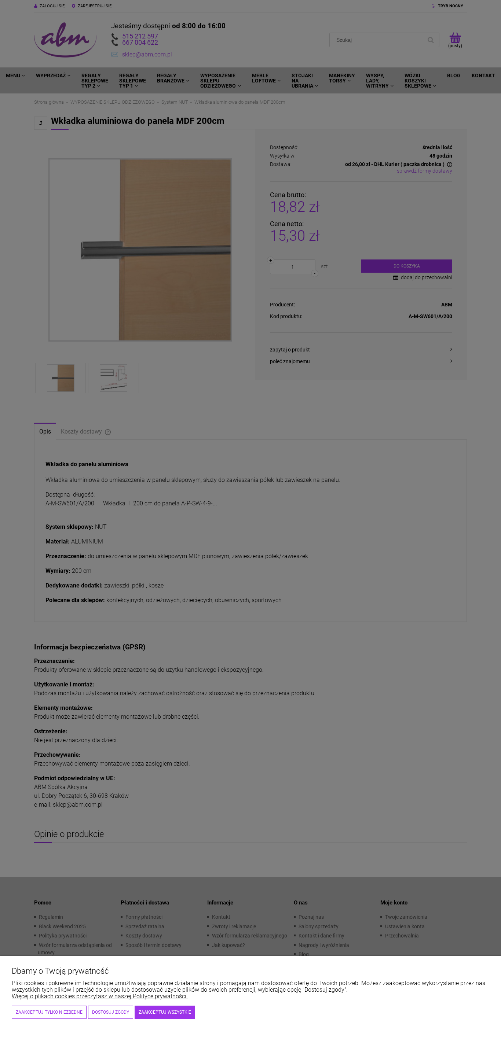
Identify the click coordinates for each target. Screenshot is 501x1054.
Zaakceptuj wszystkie (165, 1012)
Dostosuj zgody (110, 1012)
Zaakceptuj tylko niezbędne (49, 1012)
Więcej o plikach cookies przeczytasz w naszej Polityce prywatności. (100, 996)
